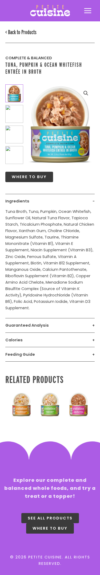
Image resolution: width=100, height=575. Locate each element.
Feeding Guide (20, 354)
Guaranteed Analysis (27, 325)
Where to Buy (29, 176)
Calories (14, 340)
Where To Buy (50, 528)
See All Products (50, 518)
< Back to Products (21, 32)
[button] (86, 93)
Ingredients (17, 201)
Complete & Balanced (28, 58)
